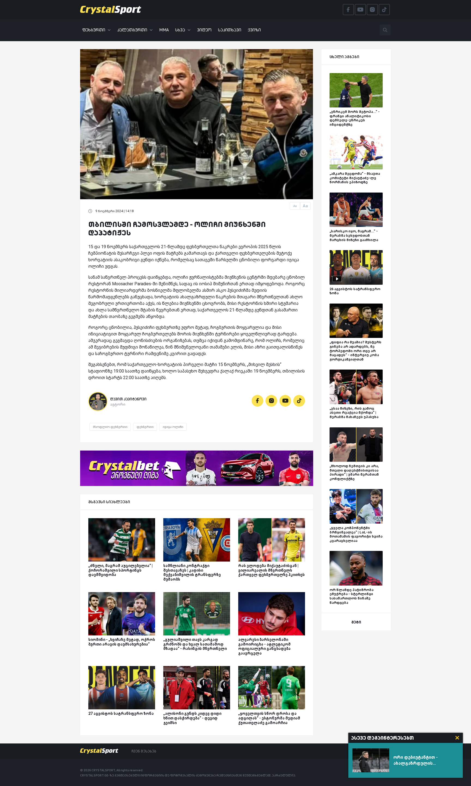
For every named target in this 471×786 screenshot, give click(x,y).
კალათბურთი (132, 30)
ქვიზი (254, 30)
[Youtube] (285, 401)
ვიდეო (204, 30)
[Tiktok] (299, 401)
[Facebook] (257, 401)
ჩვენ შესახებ (143, 751)
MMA (164, 30)
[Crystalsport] (110, 10)
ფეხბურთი (93, 30)
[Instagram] (271, 401)
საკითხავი (229, 30)
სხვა (180, 30)
